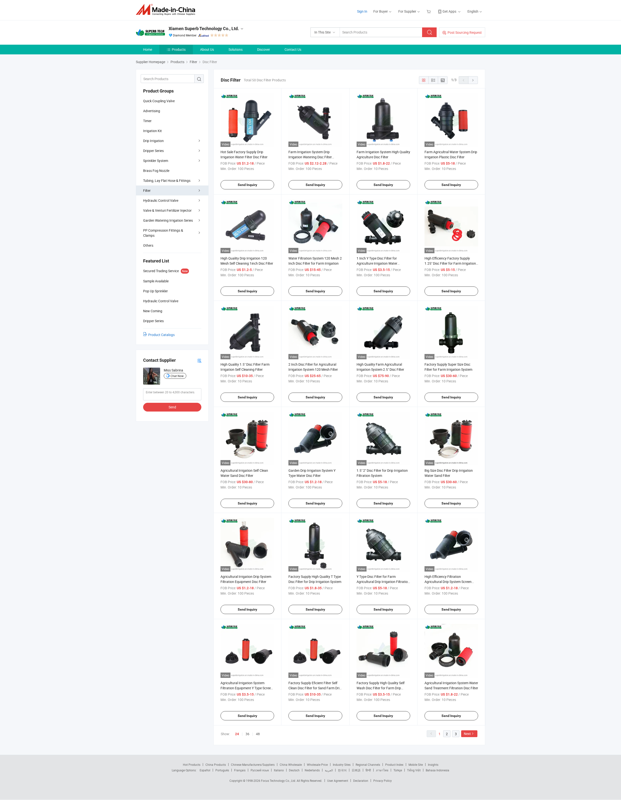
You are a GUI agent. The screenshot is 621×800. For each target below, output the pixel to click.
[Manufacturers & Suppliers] (167, 9)
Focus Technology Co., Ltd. (279, 781)
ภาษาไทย (382, 770)
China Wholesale (291, 764)
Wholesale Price (317, 764)
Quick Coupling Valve (159, 101)
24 (237, 734)
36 (247, 734)
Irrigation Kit (152, 130)
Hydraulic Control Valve (160, 200)
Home (147, 49)
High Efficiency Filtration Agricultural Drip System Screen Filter (448, 581)
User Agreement (337, 781)
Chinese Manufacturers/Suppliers (253, 764)
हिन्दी (368, 770)
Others (148, 245)
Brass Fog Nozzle (156, 170)
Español (205, 770)
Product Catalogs (161, 334)
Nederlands (312, 770)
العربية (329, 770)
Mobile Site (416, 764)
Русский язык (260, 770)
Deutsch (294, 770)
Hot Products (191, 764)
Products (179, 49)
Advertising (151, 111)
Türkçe (397, 770)
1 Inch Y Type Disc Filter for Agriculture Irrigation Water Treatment (377, 263)
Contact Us (293, 49)
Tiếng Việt (414, 770)
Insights (433, 764)
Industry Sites (342, 764)
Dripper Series (153, 150)
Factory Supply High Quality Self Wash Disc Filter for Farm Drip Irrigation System (381, 688)
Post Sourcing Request (465, 32)
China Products (215, 764)
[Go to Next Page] (473, 80)
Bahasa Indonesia (437, 770)
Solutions (236, 49)
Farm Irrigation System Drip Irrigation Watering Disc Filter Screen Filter (310, 157)
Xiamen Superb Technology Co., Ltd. (204, 28)
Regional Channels (368, 764)
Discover (263, 49)
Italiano (279, 770)
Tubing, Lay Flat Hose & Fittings (166, 180)
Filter (147, 190)
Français (239, 770)
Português (222, 770)
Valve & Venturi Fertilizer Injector (167, 210)
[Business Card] (199, 360)
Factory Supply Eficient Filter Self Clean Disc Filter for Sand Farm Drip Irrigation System (314, 688)
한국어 (342, 770)
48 (258, 734)
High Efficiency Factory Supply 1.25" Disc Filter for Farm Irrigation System (450, 263)
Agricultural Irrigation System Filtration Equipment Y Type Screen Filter (247, 688)
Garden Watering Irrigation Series (168, 220)
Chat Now (177, 376)
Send (172, 407)
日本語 (356, 770)
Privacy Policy (382, 781)
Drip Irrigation (153, 140)
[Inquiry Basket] (429, 11)
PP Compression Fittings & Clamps (163, 233)
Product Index (394, 764)
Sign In (362, 11)
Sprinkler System (155, 160)
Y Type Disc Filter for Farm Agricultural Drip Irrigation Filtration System (383, 581)
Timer (147, 120)
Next (467, 733)
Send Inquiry (247, 185)
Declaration (360, 781)
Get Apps (449, 11)
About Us (207, 49)
